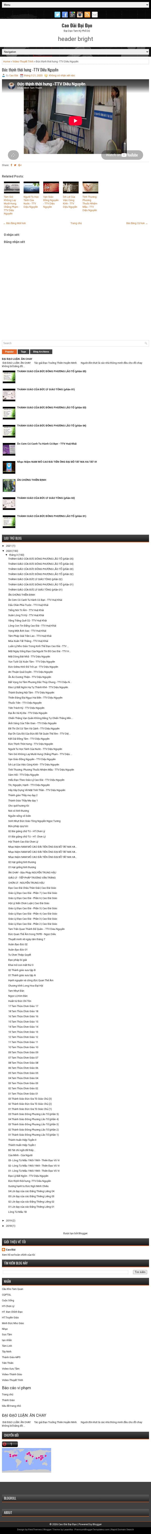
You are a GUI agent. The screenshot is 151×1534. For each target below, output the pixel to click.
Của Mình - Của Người (20, 1155)
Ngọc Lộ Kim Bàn (18, 995)
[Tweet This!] (15, 165)
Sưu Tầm (7, 1334)
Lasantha (68, 1529)
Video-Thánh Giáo (12, 1374)
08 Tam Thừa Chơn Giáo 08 (23, 1062)
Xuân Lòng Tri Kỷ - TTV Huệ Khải (26, 615)
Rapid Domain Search (122, 1529)
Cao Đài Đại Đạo (77, 25)
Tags (23, 351)
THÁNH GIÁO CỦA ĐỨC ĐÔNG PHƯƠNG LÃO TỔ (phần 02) (41, 574)
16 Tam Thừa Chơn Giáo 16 (23, 1016)
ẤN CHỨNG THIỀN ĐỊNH (31, 479)
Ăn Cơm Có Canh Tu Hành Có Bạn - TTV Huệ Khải (47, 443)
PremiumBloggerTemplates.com (92, 1529)
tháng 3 (13, 554)
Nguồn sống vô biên (19, 815)
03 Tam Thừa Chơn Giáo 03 (23, 1083)
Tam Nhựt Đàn (16, 990)
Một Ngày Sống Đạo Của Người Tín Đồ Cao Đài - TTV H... (39, 651)
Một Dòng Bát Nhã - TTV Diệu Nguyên (29, 656)
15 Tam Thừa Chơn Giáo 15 (23, 1021)
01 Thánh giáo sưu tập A (22, 975)
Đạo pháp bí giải (17, 959)
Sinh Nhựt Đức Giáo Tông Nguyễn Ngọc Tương (34, 821)
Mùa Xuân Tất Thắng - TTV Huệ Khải (28, 641)
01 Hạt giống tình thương (22, 867)
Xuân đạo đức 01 (18, 949)
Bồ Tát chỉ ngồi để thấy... (21, 1150)
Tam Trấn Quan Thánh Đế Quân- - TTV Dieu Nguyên (36, 929)
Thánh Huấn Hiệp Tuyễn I (22, 1145)
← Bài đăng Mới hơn (14, 223)
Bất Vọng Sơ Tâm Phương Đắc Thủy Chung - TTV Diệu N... (40, 682)
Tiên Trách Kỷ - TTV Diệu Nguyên (26, 707)
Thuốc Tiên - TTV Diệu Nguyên (25, 702)
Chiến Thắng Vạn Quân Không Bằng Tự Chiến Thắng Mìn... (40, 718)
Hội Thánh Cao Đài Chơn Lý (23, 841)
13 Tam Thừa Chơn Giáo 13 (23, 1031)
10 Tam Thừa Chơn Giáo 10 (23, 1047)
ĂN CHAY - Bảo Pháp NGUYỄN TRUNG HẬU (32, 872)
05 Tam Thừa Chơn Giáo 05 (23, 1073)
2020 (9, 550)
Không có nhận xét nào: (62, 75)
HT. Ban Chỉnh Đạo (12, 1311)
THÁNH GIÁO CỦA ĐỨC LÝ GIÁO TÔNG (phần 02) (46, 498)
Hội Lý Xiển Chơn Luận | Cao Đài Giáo (28, 903)
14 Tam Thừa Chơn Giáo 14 (23, 1026)
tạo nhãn (7, 1340)
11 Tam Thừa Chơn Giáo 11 (23, 1042)
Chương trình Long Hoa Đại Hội (25, 985)
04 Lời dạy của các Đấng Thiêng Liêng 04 (31, 1191)
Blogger (82, 1233)
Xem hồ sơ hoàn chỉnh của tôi (18, 1254)
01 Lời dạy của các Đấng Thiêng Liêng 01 (31, 1206)
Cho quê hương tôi (18, 805)
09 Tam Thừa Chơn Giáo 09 (23, 1052)
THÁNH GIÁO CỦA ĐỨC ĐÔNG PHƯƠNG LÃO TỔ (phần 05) (51, 371)
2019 (9, 1220)
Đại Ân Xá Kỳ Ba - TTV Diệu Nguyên (27, 713)
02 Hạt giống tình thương (22, 862)
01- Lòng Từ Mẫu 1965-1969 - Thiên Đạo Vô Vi (34, 1170)
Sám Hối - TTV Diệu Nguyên (23, 774)
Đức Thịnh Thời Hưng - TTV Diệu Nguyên (30, 743)
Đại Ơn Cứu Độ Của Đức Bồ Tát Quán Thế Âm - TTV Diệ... (39, 733)
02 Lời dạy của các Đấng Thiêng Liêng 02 (31, 1201)
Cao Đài (11, 1249)
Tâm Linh (7, 1345)
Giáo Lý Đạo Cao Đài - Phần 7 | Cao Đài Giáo (32, 893)
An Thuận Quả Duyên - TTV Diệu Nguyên (30, 671)
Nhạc (5, 1328)
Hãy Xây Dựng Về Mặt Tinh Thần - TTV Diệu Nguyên (36, 790)
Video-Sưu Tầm (10, 1368)
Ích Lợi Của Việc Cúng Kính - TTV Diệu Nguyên (70, 201)
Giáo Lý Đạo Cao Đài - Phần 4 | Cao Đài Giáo (32, 913)
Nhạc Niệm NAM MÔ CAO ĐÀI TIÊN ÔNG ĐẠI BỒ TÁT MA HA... (42, 846)
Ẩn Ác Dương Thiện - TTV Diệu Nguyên (29, 677)
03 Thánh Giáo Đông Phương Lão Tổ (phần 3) (33, 1124)
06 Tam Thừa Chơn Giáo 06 (23, 1067)
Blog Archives (41, 351)
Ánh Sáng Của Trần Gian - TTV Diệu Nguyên (32, 723)
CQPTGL (6, 1294)
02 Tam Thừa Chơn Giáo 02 (23, 1088)
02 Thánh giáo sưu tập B (22, 970)
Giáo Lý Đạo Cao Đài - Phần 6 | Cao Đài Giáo (32, 898)
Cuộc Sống (8, 1300)
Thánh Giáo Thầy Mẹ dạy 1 (23, 800)
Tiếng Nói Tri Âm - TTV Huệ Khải (26, 610)
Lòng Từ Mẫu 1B (17, 1211)
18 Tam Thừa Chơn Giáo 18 (23, 1011)
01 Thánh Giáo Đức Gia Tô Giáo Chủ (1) (30, 1109)
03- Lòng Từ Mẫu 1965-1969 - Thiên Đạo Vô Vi (34, 1160)
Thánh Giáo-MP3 (11, 1357)
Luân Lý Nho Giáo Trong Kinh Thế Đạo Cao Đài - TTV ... (38, 646)
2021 (9, 545)
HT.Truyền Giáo (10, 1317)
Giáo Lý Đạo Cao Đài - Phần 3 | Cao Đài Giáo (32, 918)
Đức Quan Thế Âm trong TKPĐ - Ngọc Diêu (32, 934)
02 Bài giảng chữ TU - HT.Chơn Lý (26, 831)
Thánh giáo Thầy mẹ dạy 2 (23, 795)
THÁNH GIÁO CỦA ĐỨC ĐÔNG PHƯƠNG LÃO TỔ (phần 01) (51, 516)
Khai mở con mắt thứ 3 (20, 965)
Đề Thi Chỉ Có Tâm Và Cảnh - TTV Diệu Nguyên (34, 728)
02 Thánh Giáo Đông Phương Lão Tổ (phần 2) (33, 1129)
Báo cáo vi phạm (16, 1387)
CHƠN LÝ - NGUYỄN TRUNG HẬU (26, 882)
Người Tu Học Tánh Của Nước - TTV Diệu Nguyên (31, 201)
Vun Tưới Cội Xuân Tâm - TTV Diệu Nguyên (31, 661)
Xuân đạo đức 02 (18, 944)
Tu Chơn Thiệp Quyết (19, 954)
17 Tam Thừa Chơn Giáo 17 (23, 1006)
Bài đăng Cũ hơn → (137, 223)
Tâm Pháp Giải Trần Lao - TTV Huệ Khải (30, 635)
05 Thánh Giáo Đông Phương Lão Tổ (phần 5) (33, 1114)
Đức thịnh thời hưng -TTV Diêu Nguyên (30, 69)
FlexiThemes (35, 1529)
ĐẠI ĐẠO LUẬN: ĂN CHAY (17, 358)
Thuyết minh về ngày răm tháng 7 (26, 939)
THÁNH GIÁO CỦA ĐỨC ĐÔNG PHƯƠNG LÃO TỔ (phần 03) (51, 407)
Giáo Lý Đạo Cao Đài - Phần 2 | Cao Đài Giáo (32, 923)
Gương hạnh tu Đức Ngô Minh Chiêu (28, 1186)
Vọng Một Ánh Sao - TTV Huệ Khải (27, 630)
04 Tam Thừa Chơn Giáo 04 (23, 1078)
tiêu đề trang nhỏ (11, 1405)
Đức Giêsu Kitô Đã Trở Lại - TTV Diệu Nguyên (33, 666)
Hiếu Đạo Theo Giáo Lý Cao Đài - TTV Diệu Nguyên (36, 779)
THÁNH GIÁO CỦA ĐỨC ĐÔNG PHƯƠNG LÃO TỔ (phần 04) (51, 425)
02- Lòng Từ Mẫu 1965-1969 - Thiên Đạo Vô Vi (34, 1165)
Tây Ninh (6, 1351)
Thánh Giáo (8, 1400)
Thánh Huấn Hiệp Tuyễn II (22, 1139)
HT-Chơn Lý (8, 1306)
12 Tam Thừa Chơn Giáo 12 (23, 1037)
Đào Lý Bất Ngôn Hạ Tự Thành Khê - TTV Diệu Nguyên (38, 687)
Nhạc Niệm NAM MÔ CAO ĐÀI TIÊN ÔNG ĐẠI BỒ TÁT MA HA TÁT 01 (57, 461)
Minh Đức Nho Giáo (13, 1323)
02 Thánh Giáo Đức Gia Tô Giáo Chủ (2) (30, 1103)
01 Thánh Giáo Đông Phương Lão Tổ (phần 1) (33, 1134)
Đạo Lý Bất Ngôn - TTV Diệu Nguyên (28, 1175)
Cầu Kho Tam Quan (12, 1289)
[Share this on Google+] (20, 165)
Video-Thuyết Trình (22, 61)
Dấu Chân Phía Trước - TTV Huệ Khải (28, 605)
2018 (9, 1225)
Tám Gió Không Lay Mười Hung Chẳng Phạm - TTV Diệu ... (40, 754)
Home (6, 61)
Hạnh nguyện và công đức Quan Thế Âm (30, 980)
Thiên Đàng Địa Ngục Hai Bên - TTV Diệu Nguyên (35, 697)
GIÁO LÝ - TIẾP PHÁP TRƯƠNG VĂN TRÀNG (32, 877)
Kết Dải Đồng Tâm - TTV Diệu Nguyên (29, 738)
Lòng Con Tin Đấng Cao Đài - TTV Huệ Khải (32, 625)
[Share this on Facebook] (11, 165)
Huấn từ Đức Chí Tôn (19, 1001)
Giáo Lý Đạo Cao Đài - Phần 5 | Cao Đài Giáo (32, 908)
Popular (9, 351)
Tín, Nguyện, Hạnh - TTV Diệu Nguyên (29, 785)
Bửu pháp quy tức (18, 826)
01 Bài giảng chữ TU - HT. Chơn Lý (27, 836)
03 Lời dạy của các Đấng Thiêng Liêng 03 (31, 1196)
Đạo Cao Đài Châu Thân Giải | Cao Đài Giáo (32, 887)
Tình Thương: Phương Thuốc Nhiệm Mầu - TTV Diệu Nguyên (90, 203)
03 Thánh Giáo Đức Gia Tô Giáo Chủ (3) (30, 1098)
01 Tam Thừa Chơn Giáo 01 (23, 1093)
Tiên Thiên (7, 1362)
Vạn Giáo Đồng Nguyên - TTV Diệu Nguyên (51, 201)
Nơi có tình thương (18, 810)
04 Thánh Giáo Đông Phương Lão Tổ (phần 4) (33, 1119)
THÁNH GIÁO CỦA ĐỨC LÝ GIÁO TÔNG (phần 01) (46, 389)
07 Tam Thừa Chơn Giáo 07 (23, 1057)
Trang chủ (76, 223)
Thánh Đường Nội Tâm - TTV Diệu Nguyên (31, 692)
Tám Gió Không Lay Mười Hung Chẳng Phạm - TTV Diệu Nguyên (11, 205)
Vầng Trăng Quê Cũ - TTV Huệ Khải (27, 620)
